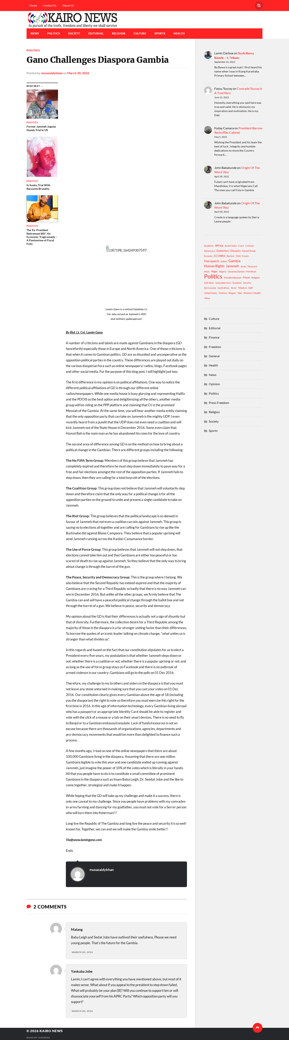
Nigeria (222, 271)
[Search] (258, 5)
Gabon (224, 261)
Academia (209, 245)
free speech (211, 261)
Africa (219, 245)
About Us (68, 5)
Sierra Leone (210, 288)
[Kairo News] (144, 19)
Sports (160, 33)
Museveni (252, 266)
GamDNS (44, 1037)
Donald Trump (248, 251)
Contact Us (49, 5)
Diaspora (235, 250)
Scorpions (237, 282)
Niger (214, 271)
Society (74, 33)
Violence (223, 293)
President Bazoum (232, 277)
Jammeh (232, 266)
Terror (234, 288)
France (245, 256)
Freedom (215, 347)
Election (230, 256)
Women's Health (252, 292)
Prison (246, 277)
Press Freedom (219, 402)
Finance (214, 337)
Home (33, 5)
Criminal (249, 245)
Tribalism (242, 288)
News (35, 33)
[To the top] (257, 1028)
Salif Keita (209, 282)
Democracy (209, 251)
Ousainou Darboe (236, 271)
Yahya (207, 298)
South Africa (223, 288)
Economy (208, 256)
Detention (222, 250)
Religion (118, 33)
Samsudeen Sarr (223, 282)
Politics (53, 33)
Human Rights (214, 266)
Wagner (232, 293)
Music (207, 271)
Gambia (234, 261)
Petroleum (251, 271)
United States (210, 293)
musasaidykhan (52, 73)
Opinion (214, 384)
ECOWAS (219, 255)
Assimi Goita (231, 245)
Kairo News (51, 1031)
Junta (243, 266)
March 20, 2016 (78, 73)
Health (179, 33)
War (240, 292)
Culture (140, 33)
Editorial (96, 33)
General (214, 356)
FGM (238, 256)
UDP (250, 288)
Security (247, 282)
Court (241, 245)
